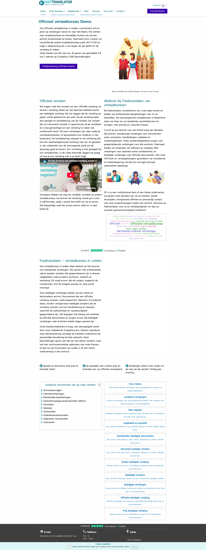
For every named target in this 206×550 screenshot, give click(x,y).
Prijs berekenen (157, 11)
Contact (43, 15)
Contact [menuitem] (120, 11)
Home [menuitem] (43, 11)
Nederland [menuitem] (157, 5)
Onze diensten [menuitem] (56, 11)
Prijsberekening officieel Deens (58, 66)
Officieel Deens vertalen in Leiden (91, 15)
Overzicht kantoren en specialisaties (63, 15)
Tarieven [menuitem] (96, 11)
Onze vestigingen (134, 540)
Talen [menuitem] (86, 11)
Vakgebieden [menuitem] (73, 11)
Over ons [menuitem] (108, 11)
